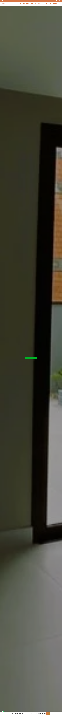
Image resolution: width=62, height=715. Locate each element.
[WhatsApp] (59, 0)
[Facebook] (56, 0)
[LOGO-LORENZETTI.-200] (3, 3)
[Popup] (59, 4)
